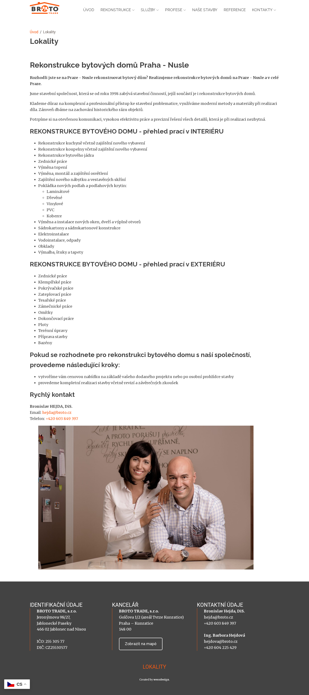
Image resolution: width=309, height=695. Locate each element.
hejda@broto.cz (56, 412)
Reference (235, 10)
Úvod (88, 10)
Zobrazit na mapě (141, 644)
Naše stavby (204, 10)
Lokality (154, 667)
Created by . (154, 679)
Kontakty (262, 10)
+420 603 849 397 (62, 418)
